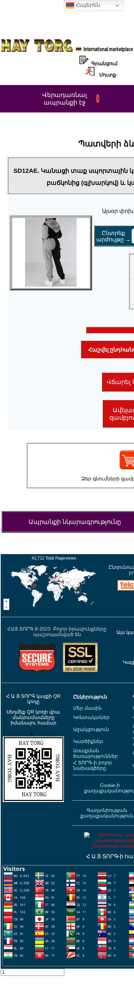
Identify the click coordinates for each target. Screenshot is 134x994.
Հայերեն (87, 5)
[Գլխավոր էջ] (67, 51)
